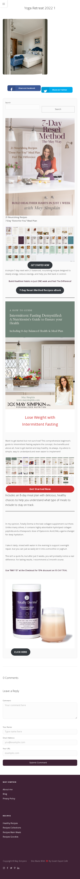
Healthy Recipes (10, 823)
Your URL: (6, 748)
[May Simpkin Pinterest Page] (15, 868)
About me (7, 789)
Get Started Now (40, 489)
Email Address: (9, 738)
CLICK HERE (20, 651)
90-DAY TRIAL (61, 570)
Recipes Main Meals (12, 832)
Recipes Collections (12, 827)
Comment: (7, 700)
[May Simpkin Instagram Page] (4, 868)
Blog (5, 794)
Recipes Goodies (10, 836)
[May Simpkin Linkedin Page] (18, 868)
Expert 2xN (63, 861)
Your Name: (7, 727)
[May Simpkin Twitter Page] (11, 868)
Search (8, 102)
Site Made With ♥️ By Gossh (44, 861)
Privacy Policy (9, 798)
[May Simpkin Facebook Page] (7, 868)
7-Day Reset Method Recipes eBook (40, 290)
